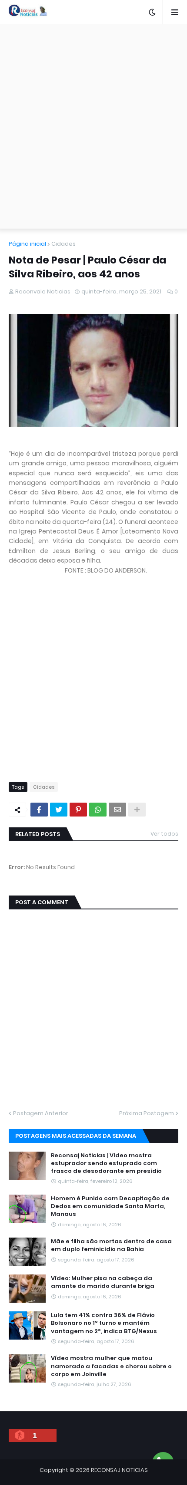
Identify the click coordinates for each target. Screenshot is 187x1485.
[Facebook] (39, 810)
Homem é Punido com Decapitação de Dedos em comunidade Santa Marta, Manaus (110, 1206)
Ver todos (164, 833)
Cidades (63, 244)
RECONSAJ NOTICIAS (119, 1470)
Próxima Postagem (146, 1113)
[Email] (117, 810)
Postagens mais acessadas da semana (75, 1136)
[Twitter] (58, 810)
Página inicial (27, 244)
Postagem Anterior (40, 1113)
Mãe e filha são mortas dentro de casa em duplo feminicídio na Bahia (111, 1245)
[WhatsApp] (98, 810)
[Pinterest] (78, 810)
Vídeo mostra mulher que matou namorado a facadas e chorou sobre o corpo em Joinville (111, 1366)
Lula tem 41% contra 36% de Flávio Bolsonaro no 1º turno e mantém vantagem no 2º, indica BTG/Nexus (104, 1323)
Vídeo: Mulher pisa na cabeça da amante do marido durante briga (102, 1282)
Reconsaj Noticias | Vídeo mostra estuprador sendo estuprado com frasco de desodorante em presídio (106, 1163)
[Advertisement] (93, 126)
